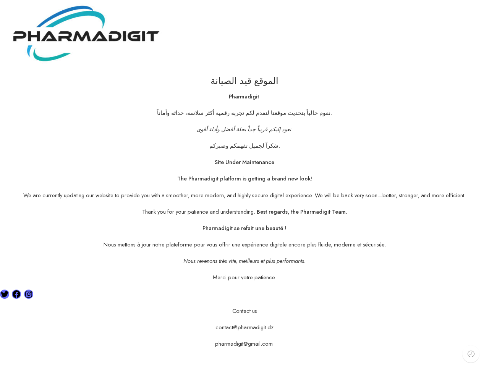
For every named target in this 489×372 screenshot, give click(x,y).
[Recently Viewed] (470, 353)
